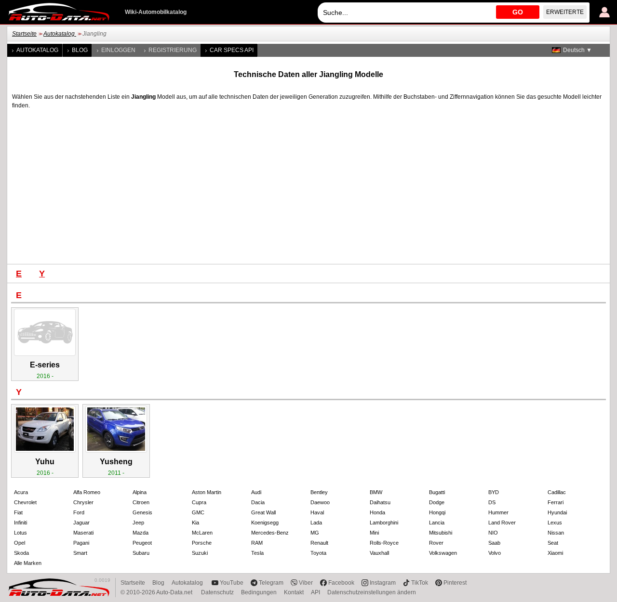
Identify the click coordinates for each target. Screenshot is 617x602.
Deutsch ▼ (577, 50)
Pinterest (455, 582)
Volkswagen (443, 553)
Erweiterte (565, 12)
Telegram (271, 582)
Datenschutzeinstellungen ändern (371, 592)
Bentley (319, 492)
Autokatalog (59, 33)
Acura (21, 492)
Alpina (140, 492)
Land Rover (502, 522)
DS (492, 502)
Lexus (555, 522)
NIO (493, 533)
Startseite (24, 33)
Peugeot (142, 543)
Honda (377, 512)
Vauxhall (379, 553)
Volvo (494, 553)
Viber (306, 582)
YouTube (231, 582)
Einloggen (118, 50)
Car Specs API (232, 50)
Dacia (258, 502)
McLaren (202, 533)
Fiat (18, 512)
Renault (319, 543)
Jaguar (81, 522)
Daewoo (320, 502)
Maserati (83, 533)
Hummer (498, 512)
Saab (494, 543)
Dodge (436, 502)
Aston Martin (206, 492)
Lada (316, 522)
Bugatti (437, 492)
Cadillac (557, 492)
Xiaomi (555, 553)
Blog (80, 50)
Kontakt (294, 592)
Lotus (20, 533)
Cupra (199, 502)
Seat (553, 543)
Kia (195, 522)
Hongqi (437, 512)
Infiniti (20, 522)
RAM (257, 543)
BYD (493, 492)
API (315, 592)
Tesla (257, 553)
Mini (374, 533)
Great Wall (263, 512)
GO (517, 12)
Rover (436, 543)
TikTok (419, 582)
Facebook (341, 582)
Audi (256, 492)
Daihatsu (380, 502)
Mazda (140, 533)
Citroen (141, 502)
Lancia (436, 522)
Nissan (556, 533)
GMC (198, 512)
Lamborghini (384, 522)
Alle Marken (27, 563)
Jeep (138, 522)
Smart (80, 553)
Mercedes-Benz (270, 533)
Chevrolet (25, 502)
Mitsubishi (440, 533)
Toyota (318, 553)
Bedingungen (259, 592)
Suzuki (200, 553)
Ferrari (555, 502)
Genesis (142, 512)
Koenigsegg (265, 522)
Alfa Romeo (86, 492)
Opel (19, 543)
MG (314, 533)
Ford (78, 512)
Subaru (141, 553)
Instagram (383, 582)
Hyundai (557, 512)
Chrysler (83, 502)
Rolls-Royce (384, 543)
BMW (376, 492)
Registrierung (172, 50)
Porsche (202, 543)
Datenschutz (217, 592)
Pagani (81, 543)
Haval (317, 512)
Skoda (21, 553)
